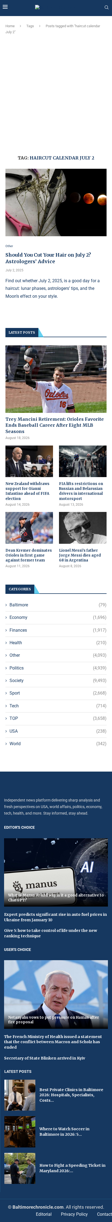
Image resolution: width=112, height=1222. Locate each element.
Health (58, 642)
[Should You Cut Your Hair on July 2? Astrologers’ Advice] (56, 202)
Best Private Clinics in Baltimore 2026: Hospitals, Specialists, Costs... (71, 1095)
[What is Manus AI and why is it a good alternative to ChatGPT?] (56, 872)
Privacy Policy (74, 1214)
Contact (104, 1214)
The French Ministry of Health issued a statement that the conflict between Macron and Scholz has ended (53, 1042)
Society (58, 680)
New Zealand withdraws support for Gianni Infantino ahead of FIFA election (27, 491)
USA (58, 731)
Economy (58, 617)
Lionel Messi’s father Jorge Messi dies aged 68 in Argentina (80, 555)
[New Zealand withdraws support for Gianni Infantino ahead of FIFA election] (29, 461)
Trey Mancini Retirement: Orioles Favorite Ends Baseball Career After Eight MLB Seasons (54, 425)
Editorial (44, 1214)
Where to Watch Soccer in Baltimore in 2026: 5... (64, 1131)
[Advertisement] (56, 94)
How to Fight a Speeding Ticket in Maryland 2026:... (72, 1168)
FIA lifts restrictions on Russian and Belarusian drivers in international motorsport (81, 491)
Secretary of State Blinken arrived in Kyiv (44, 1058)
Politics (58, 668)
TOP (58, 718)
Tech (58, 705)
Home (10, 26)
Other (58, 655)
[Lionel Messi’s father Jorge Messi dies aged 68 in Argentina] (83, 528)
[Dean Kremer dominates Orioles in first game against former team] (29, 528)
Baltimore (58, 604)
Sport (58, 693)
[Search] (106, 7)
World (58, 743)
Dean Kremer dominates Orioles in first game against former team (28, 555)
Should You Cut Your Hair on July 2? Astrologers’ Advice (48, 258)
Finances (58, 630)
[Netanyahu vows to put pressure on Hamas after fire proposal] (56, 994)
